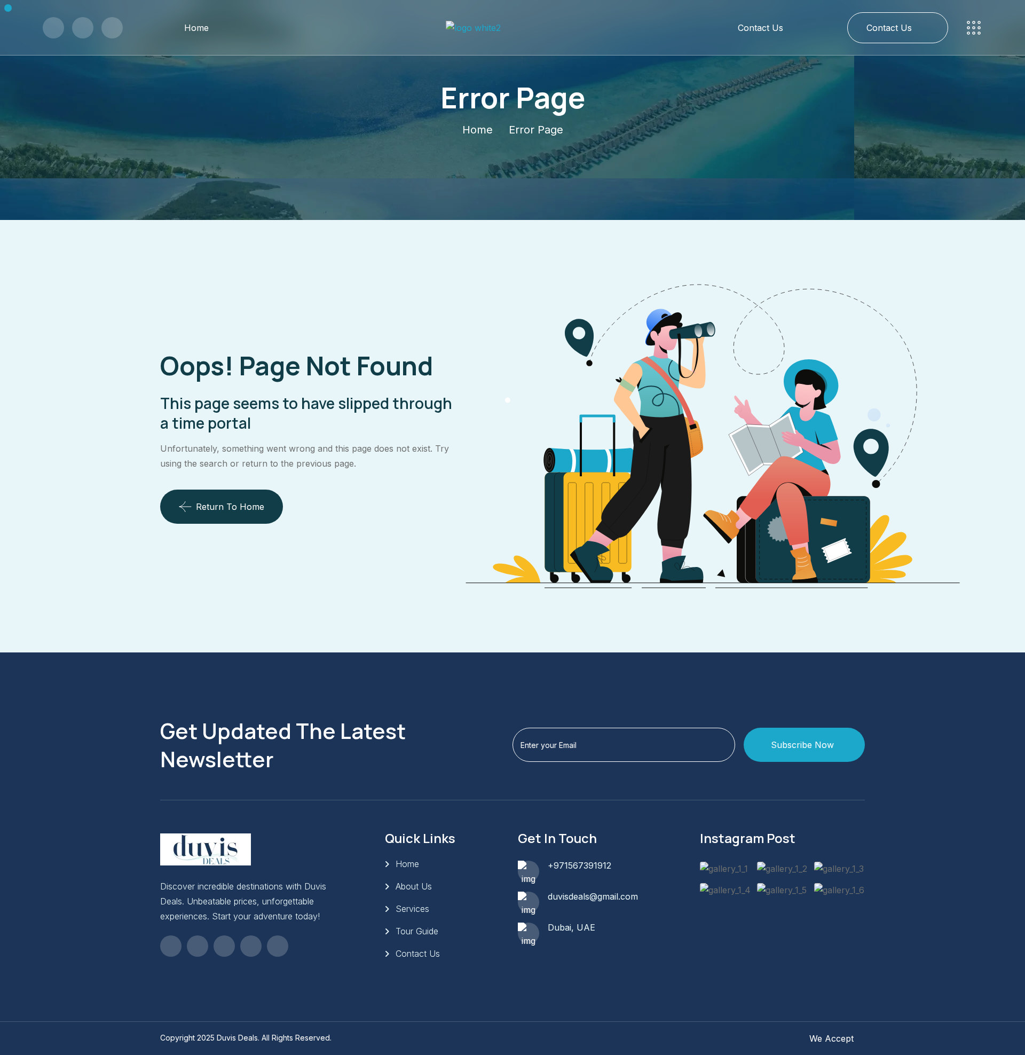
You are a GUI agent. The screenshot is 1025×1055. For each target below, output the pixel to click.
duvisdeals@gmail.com (593, 896)
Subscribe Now (802, 744)
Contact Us (760, 27)
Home (196, 27)
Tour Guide (417, 931)
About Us (414, 886)
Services (412, 908)
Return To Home (230, 506)
